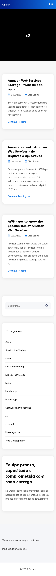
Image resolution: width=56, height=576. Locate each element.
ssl (6, 415)
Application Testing (15, 350)
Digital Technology (15, 374)
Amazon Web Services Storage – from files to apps (25, 84)
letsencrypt (11, 399)
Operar (6, 4)
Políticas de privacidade (14, 548)
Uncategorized (13, 432)
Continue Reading (17, 121)
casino (8, 358)
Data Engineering (14, 366)
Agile (8, 341)
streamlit (10, 424)
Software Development (18, 407)
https (8, 382)
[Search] (47, 306)
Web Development (15, 440)
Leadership (11, 391)
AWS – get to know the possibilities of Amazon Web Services (26, 225)
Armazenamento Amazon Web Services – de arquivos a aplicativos (27, 151)
